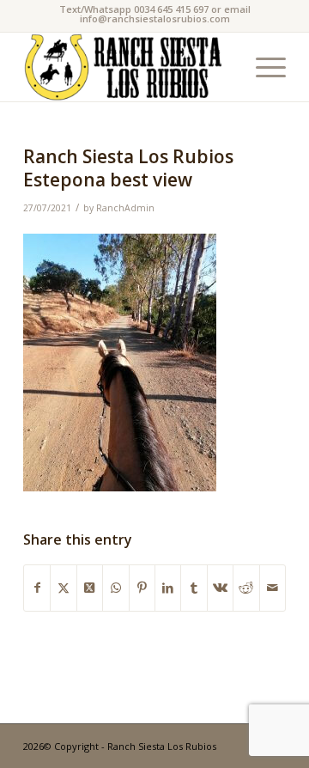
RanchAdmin (125, 208)
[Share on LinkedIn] (167, 587)
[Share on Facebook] (37, 587)
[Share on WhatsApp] (115, 587)
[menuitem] (262, 67)
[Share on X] (63, 587)
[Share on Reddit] (245, 587)
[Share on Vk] (220, 587)
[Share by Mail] (272, 587)
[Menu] (262, 67)
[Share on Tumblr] (193, 587)
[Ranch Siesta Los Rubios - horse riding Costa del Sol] (128, 67)
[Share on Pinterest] (142, 587)
